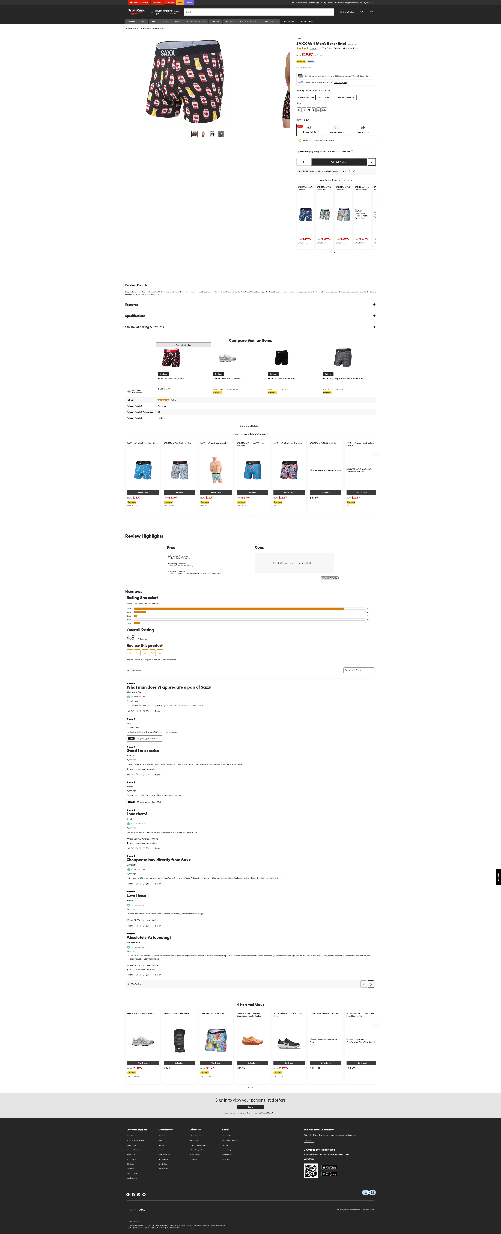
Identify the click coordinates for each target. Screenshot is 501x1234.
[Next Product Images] (285, 87)
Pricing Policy (227, 1155)
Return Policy (227, 1159)
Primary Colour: (304, 90)
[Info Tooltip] (352, 151)
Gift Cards (130, 1164)
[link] (307, 48)
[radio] (306, 97)
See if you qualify (340, 82)
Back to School (307, 21)
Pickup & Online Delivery (135, 1140)
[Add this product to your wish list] (372, 162)
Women (131, 21)
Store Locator (131, 1159)
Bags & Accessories (248, 21)
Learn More (309, 1158)
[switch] (131, 391)
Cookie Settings (132, 1178)
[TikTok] (133, 1194)
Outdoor (215, 21)
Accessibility (226, 1150)
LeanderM (131, 864)
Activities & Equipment (196, 21)
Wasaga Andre (133, 942)
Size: (299, 103)
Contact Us (130, 1169)
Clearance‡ (301, 62)
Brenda (130, 786)
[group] (140, 502)
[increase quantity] (308, 161)
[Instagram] (138, 1194)
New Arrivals (289, 21)
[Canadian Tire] (157, 2)
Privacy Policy (227, 1136)
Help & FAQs (131, 1155)
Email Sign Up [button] (316, 2)
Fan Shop (230, 21)
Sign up (309, 1140)
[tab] (309, 130)
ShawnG (130, 900)
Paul (129, 723)
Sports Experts (164, 1159)
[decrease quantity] (299, 161)
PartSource (162, 1150)
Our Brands (194, 1140)
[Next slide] (376, 197)
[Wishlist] (361, 12)
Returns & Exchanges (134, 1150)
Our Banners (163, 1169)
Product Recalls (132, 1173)
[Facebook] (128, 1194)
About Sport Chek (196, 1136)
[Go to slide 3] (212, 134)
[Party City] (189, 2)
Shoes (165, 21)
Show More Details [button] (249, 426)
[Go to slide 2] (203, 134)
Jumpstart (193, 1159)
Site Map (225, 1145)
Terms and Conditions (230, 1140)
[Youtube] (144, 1194)
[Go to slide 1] (194, 134)
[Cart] (371, 12)
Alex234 (130, 755)
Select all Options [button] (339, 162)
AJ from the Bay (134, 692)
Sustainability (195, 1155)
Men (143, 21)
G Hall (129, 819)
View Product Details (331, 48)
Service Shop (131, 1145)
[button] (330, 12)
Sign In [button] (370, 2)
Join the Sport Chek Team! (199, 1145)
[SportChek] (170, 2)
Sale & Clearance (270, 21)
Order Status (348, 12)
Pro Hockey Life (164, 1155)
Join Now (272, 1113)
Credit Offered (301, 2)
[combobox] (361, 670)
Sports (177, 21)
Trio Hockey (163, 1164)
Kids (154, 21)
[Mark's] (180, 2)
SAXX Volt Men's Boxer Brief (321, 43)
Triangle (161, 1145)
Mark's (161, 1140)
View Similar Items (350, 48)
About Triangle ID (196, 1150)
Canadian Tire (163, 1136)
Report (158, 711)
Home (131, 28)
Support (330, 2)
